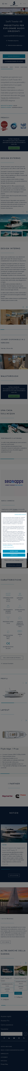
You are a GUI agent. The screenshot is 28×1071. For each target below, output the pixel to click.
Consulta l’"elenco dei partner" (8, 547)
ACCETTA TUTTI (14, 555)
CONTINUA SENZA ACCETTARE (20, 514)
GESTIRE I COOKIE (14, 551)
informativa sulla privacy (7, 545)
